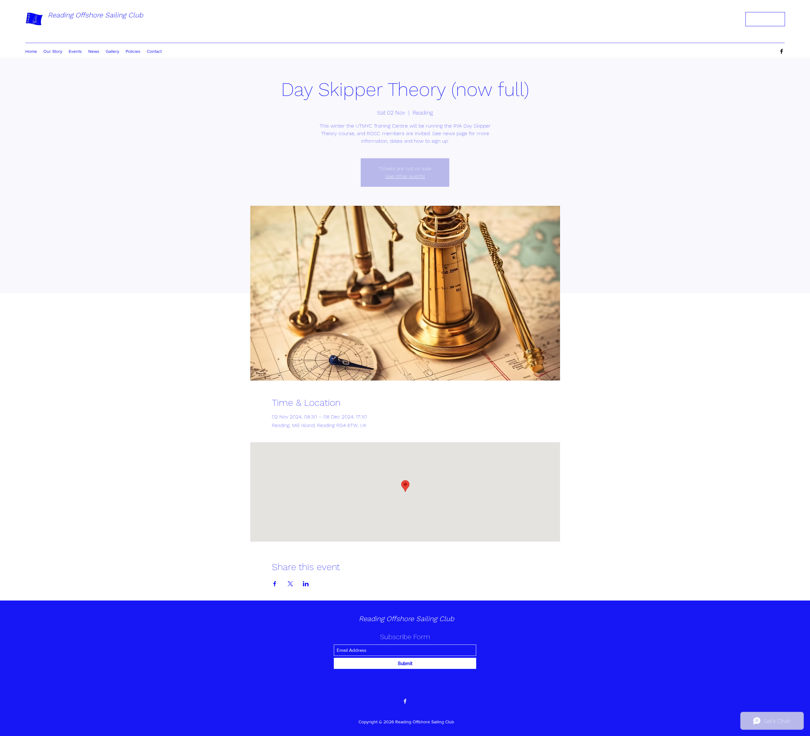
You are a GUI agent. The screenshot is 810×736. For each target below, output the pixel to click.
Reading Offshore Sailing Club (95, 15)
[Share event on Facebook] (275, 583)
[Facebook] (781, 51)
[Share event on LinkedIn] (306, 583)
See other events (405, 176)
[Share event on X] (290, 583)
